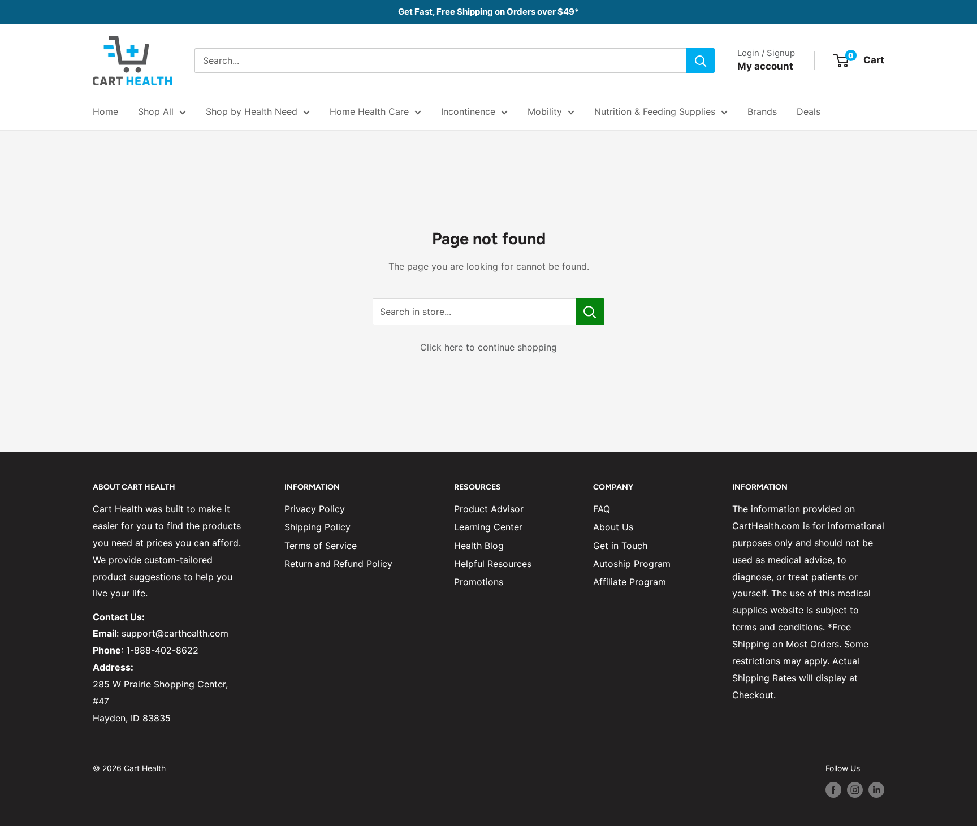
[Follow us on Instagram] (855, 790)
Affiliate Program (629, 581)
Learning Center (488, 527)
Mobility (545, 111)
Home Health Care (369, 111)
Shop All (156, 111)
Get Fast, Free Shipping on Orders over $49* (488, 11)
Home (105, 111)
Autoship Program (632, 563)
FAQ (601, 508)
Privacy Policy (314, 508)
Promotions (478, 581)
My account (765, 66)
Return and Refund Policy (338, 563)
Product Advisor (489, 508)
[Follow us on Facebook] (833, 790)
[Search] (700, 60)
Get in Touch (620, 545)
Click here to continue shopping (488, 347)
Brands (762, 111)
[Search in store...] (590, 311)
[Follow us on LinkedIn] (876, 790)
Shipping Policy (317, 527)
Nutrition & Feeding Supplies (654, 111)
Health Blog (479, 545)
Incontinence (468, 111)
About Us (613, 527)
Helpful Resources (492, 563)
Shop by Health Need (251, 111)
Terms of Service (320, 545)
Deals (808, 111)
